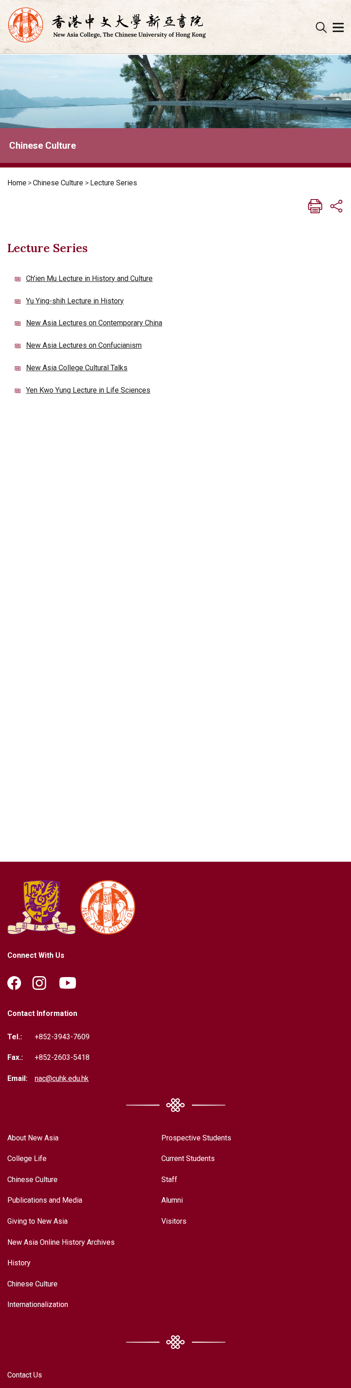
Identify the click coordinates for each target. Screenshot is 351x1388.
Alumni (172, 1200)
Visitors (173, 1221)
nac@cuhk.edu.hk (62, 1078)
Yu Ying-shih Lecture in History (75, 301)
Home (17, 182)
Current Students (188, 1158)
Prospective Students (196, 1138)
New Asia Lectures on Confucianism (84, 345)
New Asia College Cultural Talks (77, 367)
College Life (27, 1158)
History (19, 1262)
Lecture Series (113, 182)
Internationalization (37, 1304)
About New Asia (32, 1138)
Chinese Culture (58, 182)
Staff (169, 1179)
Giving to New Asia (37, 1221)
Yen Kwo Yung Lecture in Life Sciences (88, 390)
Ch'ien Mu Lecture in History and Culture (89, 278)
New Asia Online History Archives (61, 1242)
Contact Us (24, 1375)
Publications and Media (44, 1200)
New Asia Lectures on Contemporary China (94, 323)
